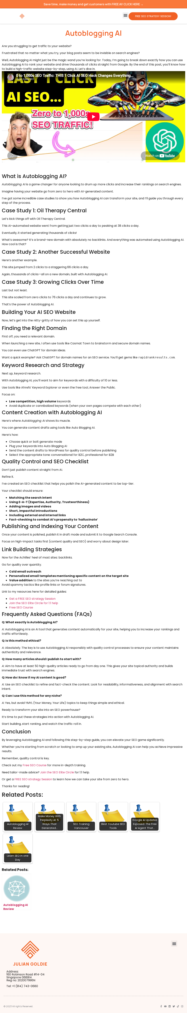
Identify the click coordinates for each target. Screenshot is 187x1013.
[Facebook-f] (161, 1006)
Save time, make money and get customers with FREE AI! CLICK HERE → (93, 4)
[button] (126, 15)
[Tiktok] (178, 1006)
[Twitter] (174, 1006)
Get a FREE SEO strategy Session (32, 599)
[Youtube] (165, 1006)
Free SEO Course (21, 607)
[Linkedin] (169, 1006)
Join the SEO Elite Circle (57, 772)
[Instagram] (182, 1006)
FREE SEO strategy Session (33, 779)
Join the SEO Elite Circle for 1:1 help (33, 603)
